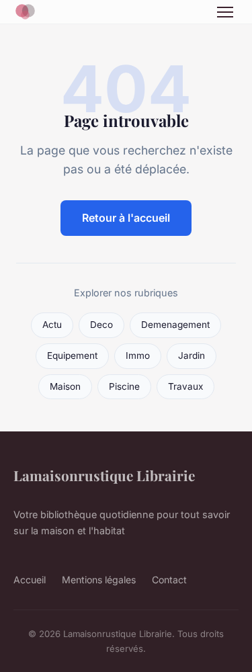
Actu (52, 324)
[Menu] (225, 12)
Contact (169, 579)
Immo (138, 355)
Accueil (29, 579)
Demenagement (175, 324)
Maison (65, 386)
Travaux (185, 386)
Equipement (72, 355)
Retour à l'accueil (126, 217)
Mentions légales (99, 579)
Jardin (191, 355)
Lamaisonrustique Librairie (104, 475)
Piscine (124, 386)
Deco (101, 324)
